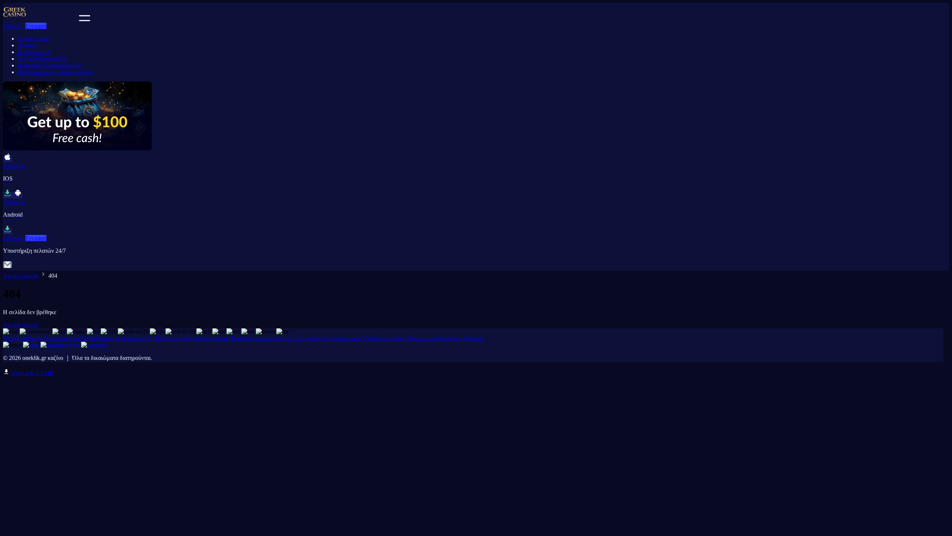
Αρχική (26, 45)
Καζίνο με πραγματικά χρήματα (55, 72)
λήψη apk (32, 373)
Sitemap (473, 338)
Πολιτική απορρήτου (256, 338)
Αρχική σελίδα (20, 275)
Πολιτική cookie (301, 338)
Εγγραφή (35, 26)
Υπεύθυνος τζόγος (383, 338)
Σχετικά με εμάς (341, 338)
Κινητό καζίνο (35, 52)
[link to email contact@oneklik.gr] (7, 267)
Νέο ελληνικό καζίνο (43, 58)
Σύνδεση (13, 26)
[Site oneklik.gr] (40, 19)
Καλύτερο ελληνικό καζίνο (50, 65)
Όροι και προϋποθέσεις (434, 338)
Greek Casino (34, 38)
